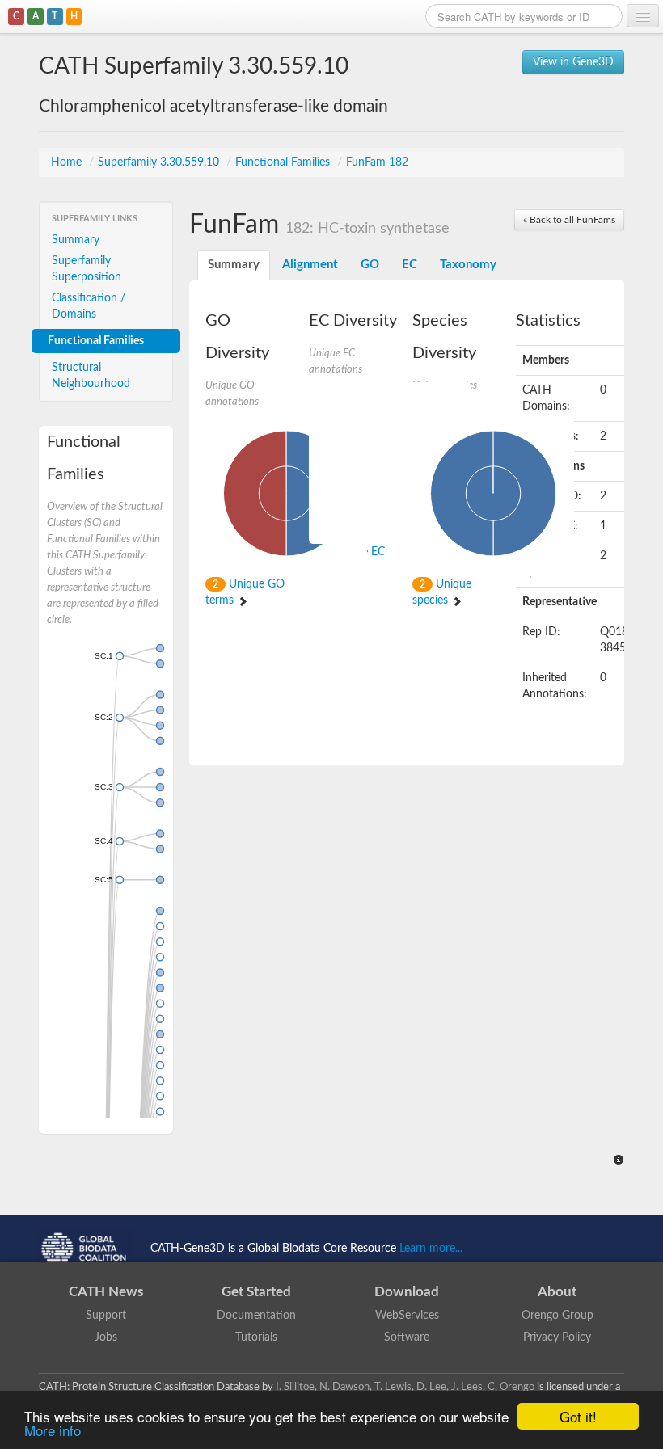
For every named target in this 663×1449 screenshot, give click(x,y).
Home (68, 162)
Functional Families (284, 162)
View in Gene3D (573, 62)
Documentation (256, 1315)
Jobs (106, 1337)
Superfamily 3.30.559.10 (160, 162)
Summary (75, 240)
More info (52, 1430)
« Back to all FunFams (569, 220)
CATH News (106, 1292)
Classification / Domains (88, 306)
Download (406, 1292)
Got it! (578, 1416)
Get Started (256, 1292)
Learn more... (430, 1248)
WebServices (407, 1315)
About (557, 1292)
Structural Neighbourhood (91, 376)
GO (370, 265)
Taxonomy (468, 265)
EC (409, 265)
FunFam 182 (377, 162)
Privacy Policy (557, 1337)
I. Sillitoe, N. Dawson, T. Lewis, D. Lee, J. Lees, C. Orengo (405, 1387)
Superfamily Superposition (86, 269)
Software (406, 1337)
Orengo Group (557, 1315)
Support (106, 1315)
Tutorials (256, 1337)
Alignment (310, 265)
